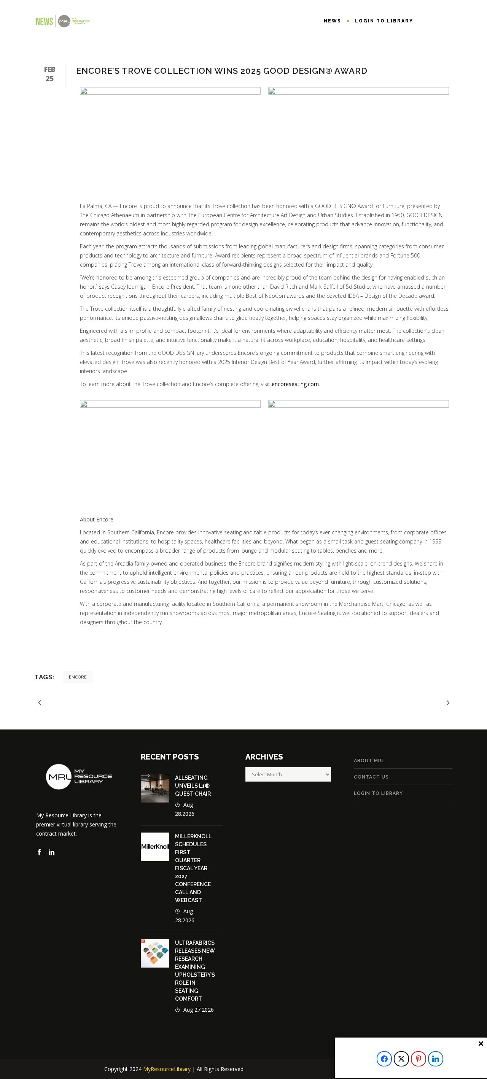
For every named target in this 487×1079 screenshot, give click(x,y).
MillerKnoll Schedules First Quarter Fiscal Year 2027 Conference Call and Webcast (193, 868)
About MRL (369, 760)
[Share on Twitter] (401, 1058)
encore (78, 677)
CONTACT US (371, 777)
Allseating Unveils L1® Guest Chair (193, 786)
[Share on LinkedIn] (435, 1058)
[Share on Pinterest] (418, 1058)
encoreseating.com (295, 384)
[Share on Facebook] (384, 1058)
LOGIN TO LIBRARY (378, 793)
